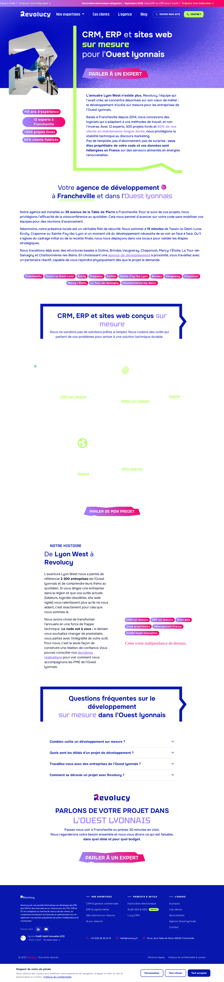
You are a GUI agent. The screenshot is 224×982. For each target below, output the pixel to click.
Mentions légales (156, 957)
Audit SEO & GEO (143, 909)
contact (196, 14)
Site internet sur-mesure (100, 915)
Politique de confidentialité (57, 976)
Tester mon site (169, 14)
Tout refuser (175, 973)
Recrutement (176, 915)
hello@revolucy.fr (129, 938)
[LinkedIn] (38, 929)
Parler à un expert (115, 74)
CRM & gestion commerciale (102, 903)
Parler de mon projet (112, 511)
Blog (144, 14)
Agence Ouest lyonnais (182, 921)
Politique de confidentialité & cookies (186, 957)
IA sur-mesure (94, 921)
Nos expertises (68, 14)
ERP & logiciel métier (97, 909)
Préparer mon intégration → (24, 3)
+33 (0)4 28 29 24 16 (100, 938)
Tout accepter (199, 973)
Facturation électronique (142, 903)
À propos (174, 903)
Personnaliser (151, 973)
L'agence (125, 14)
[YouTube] (46, 929)
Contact (174, 927)
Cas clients (101, 14)
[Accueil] (35, 14)
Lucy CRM (134, 915)
